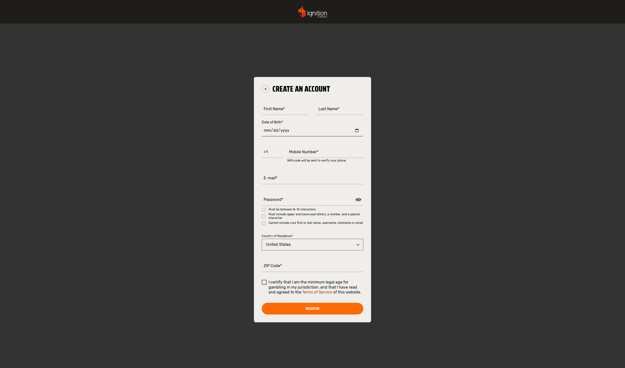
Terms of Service (317, 292)
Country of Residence (277, 236)
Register (312, 308)
